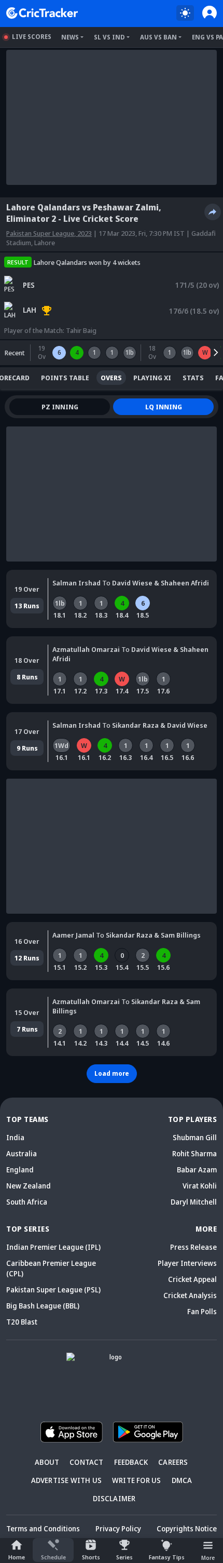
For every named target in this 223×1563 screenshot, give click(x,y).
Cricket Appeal (192, 1279)
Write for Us (136, 1480)
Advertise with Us (66, 1480)
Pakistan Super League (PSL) (53, 1289)
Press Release (193, 1247)
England (20, 1169)
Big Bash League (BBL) (42, 1306)
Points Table (65, 377)
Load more (111, 1073)
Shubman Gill (195, 1137)
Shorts (91, 1557)
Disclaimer (114, 1498)
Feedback (131, 1462)
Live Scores (31, 36)
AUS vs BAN (158, 37)
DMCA (182, 1480)
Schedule (53, 1557)
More (208, 1557)
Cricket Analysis (190, 1295)
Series (124, 1557)
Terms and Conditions (43, 1528)
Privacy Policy (118, 1528)
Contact (86, 1462)
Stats (193, 377)
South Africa (26, 1202)
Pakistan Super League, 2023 (49, 233)
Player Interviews (187, 1263)
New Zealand (28, 1186)
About (47, 1462)
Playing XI (152, 377)
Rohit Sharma (194, 1153)
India (15, 1137)
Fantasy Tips (167, 1557)
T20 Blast (21, 1322)
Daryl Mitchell (194, 1202)
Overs (111, 377)
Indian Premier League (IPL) (53, 1247)
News (70, 37)
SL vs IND (109, 37)
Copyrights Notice (187, 1528)
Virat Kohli (200, 1186)
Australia (21, 1153)
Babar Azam (197, 1169)
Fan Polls (202, 1311)
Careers (173, 1462)
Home (16, 1557)
